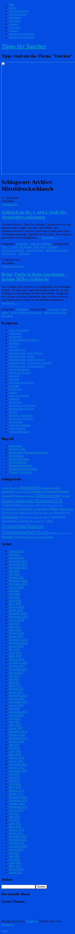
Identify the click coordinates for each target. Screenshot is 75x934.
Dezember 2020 (18, 580)
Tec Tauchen (37, 521)
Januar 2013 (16, 793)
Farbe (64, 309)
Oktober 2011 (17, 842)
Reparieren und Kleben (22, 405)
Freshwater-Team (19, 458)
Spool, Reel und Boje (21, 418)
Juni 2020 (14, 593)
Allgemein (15, 333)
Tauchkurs (58, 517)
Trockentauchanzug (22, 526)
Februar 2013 (16, 790)
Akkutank (14, 487)
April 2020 (15, 600)
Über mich (15, 27)
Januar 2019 (16, 636)
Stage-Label (48, 513)
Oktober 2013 (17, 767)
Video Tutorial (17, 428)
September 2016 (18, 701)
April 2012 (15, 823)
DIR (12, 495)
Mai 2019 (14, 626)
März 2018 (15, 656)
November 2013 (18, 764)
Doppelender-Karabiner (25, 496)
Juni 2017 (14, 678)
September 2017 (18, 669)
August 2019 (16, 619)
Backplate (46, 487)
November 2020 (18, 583)
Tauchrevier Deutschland (23, 468)
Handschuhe (41, 505)
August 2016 (16, 705)
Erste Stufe (39, 247)
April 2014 (15, 751)
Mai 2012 (14, 819)
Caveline (5, 496)
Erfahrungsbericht (19, 369)
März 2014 (15, 754)
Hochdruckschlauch (12, 250)
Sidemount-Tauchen (20, 465)
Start (11, 4)
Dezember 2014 (18, 731)
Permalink (24, 253)
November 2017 (18, 662)
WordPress (32, 921)
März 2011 (15, 865)
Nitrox (54, 509)
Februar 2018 (16, 659)
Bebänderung (38, 491)
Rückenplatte (10, 512)
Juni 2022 (14, 554)
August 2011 (16, 849)
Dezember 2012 (18, 796)
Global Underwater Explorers (26, 501)
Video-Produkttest (19, 431)
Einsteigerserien (18, 14)
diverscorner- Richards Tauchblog (28, 452)
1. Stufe (4, 488)
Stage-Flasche (34, 512)
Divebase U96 (17, 449)
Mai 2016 (14, 708)
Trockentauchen (18, 532)
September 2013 (18, 770)
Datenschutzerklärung (21, 37)
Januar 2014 (16, 760)
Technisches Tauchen (15, 521)
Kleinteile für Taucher (21, 382)
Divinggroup (16, 455)
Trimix (49, 521)
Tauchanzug (16, 421)
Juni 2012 (14, 816)
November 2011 (18, 839)
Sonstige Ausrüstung (20, 415)
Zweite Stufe (8, 253)
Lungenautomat (35, 250)
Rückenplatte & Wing (21, 408)
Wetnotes (7, 537)
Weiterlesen (50, 237)
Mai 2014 (14, 747)
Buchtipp (14, 343)
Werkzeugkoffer (65, 533)
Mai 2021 (14, 574)
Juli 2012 (14, 813)
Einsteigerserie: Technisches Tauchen (30, 362)
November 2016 (18, 695)
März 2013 (15, 787)
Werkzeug (53, 533)
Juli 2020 (14, 590)
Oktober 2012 (17, 803)
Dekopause (15, 445)
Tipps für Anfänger (41, 243)
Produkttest (15, 402)
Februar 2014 (16, 757)
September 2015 (18, 711)
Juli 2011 (14, 852)
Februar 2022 (16, 557)
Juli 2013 (14, 774)
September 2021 (18, 567)
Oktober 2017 (17, 665)
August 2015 (16, 715)
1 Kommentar (9, 204)
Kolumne (14, 385)
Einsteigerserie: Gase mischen (26, 353)
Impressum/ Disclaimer (22, 34)
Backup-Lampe (22, 491)
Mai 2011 (14, 859)
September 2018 (18, 642)
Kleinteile (25, 509)
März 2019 (15, 629)
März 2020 (15, 603)
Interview (14, 379)
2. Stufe (13, 247)
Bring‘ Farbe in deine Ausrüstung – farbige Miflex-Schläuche (34, 276)
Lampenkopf (41, 509)
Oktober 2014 (17, 734)
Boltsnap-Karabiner (58, 491)
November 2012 (18, 800)
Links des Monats (19, 395)
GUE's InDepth (18, 462)
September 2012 (18, 806)
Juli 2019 (14, 623)
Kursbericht (15, 389)
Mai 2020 (14, 597)
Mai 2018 (14, 649)
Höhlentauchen (10, 508)
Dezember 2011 (18, 836)
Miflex (5, 312)
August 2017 (16, 672)
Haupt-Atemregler (55, 505)
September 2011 (18, 846)
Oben (4, 930)
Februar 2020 (16, 606)
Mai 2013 (14, 780)
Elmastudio (7, 924)
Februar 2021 (16, 577)
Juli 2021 (14, 570)
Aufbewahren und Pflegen (24, 340)
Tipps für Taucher (23, 46)
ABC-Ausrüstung (19, 330)
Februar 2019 (16, 633)
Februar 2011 (16, 869)
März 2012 (15, 826)
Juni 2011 (14, 856)
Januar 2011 (16, 872)
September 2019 (18, 616)
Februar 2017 (16, 688)
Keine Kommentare (12, 266)
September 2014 (18, 737)
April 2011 (15, 862)
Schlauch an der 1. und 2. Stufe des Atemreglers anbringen (33, 214)
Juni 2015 (14, 718)
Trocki (42, 532)
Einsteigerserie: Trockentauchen (27, 366)
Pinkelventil (66, 508)
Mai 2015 (14, 721)
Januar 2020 (16, 610)
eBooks (13, 346)
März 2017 (15, 685)
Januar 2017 (16, 692)
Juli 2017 (14, 675)
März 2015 (15, 724)
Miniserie (14, 399)
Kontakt (13, 30)
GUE (57, 500)
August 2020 (16, 587)
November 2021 (18, 564)
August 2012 (16, 810)
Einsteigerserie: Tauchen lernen (27, 359)
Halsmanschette (27, 505)
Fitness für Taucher (20, 372)
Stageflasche (62, 512)
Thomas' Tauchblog (20, 472)
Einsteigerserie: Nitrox (21, 356)
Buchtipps (14, 20)
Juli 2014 (14, 744)
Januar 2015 (16, 728)
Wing (17, 536)
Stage (22, 512)
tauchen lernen (42, 517)
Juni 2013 (14, 777)
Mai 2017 (14, 682)
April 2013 (15, 783)
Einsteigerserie (17, 349)
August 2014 (16, 741)
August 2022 (16, 551)
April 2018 (15, 652)
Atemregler (21, 243)
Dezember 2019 (18, 613)
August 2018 (16, 646)
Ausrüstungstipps (19, 11)
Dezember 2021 (18, 560)
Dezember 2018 (18, 639)
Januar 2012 (16, 833)
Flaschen (14, 376)
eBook (12, 7)
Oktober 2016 (17, 698)
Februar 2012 (16, 829)
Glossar (13, 24)
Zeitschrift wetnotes (29, 537)
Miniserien (15, 17)
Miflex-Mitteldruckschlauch (26, 312)
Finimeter (52, 247)
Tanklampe (10, 517)
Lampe (13, 392)
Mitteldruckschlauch (57, 250)
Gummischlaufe (10, 505)
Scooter (13, 412)
